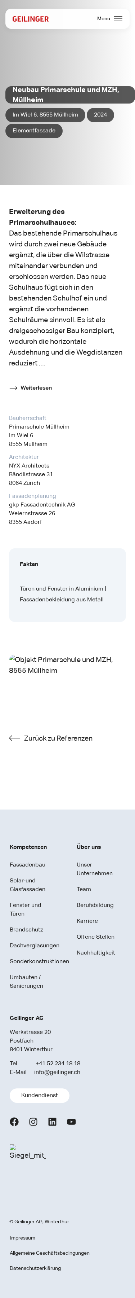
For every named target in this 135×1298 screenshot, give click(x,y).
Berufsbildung (95, 905)
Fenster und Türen (25, 910)
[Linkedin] (52, 1121)
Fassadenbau (27, 865)
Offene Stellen (95, 937)
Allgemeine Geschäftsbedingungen (50, 1253)
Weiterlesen (36, 388)
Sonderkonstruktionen (32, 962)
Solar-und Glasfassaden (27, 885)
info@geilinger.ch (57, 1072)
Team (84, 890)
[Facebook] (14, 1121)
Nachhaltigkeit (96, 953)
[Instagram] (33, 1121)
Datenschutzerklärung (35, 1268)
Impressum (22, 1238)
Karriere (87, 921)
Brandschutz (26, 930)
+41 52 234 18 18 (58, 1064)
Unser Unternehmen (95, 869)
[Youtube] (71, 1121)
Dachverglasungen (32, 946)
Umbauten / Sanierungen (26, 982)
